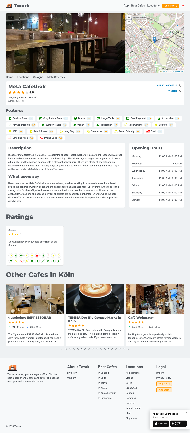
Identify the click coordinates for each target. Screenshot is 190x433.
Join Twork (171, 5)
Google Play (164, 383)
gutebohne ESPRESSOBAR (29, 317)
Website (172, 90)
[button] (154, 40)
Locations (23, 77)
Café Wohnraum (141, 317)
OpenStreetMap (177, 71)
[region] (65, 43)
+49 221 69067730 (167, 85)
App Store (164, 389)
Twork (22, 5)
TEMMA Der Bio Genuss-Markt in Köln (94, 319)
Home (9, 77)
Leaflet (164, 71)
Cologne (38, 77)
